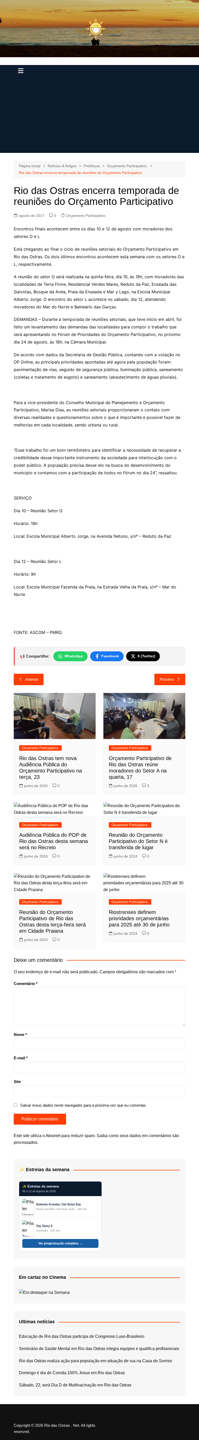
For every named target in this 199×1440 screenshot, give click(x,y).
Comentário (26, 983)
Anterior (31, 679)
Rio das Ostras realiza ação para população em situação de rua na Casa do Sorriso (95, 1361)
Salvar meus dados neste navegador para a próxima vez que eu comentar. (83, 1105)
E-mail (21, 1058)
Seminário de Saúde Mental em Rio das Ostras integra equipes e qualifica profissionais (99, 1348)
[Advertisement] (99, 116)
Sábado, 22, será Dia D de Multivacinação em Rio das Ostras (75, 1385)
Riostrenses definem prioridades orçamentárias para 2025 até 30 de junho (139, 918)
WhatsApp (74, 656)
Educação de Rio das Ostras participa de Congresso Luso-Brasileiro (81, 1336)
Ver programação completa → (60, 1243)
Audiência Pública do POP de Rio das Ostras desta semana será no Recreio (53, 841)
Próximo (167, 679)
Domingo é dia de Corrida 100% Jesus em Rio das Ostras (72, 1373)
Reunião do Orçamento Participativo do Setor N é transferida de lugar (138, 841)
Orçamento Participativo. (86, 215)
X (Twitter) (146, 656)
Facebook (110, 656)
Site (17, 1081)
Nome (20, 1034)
